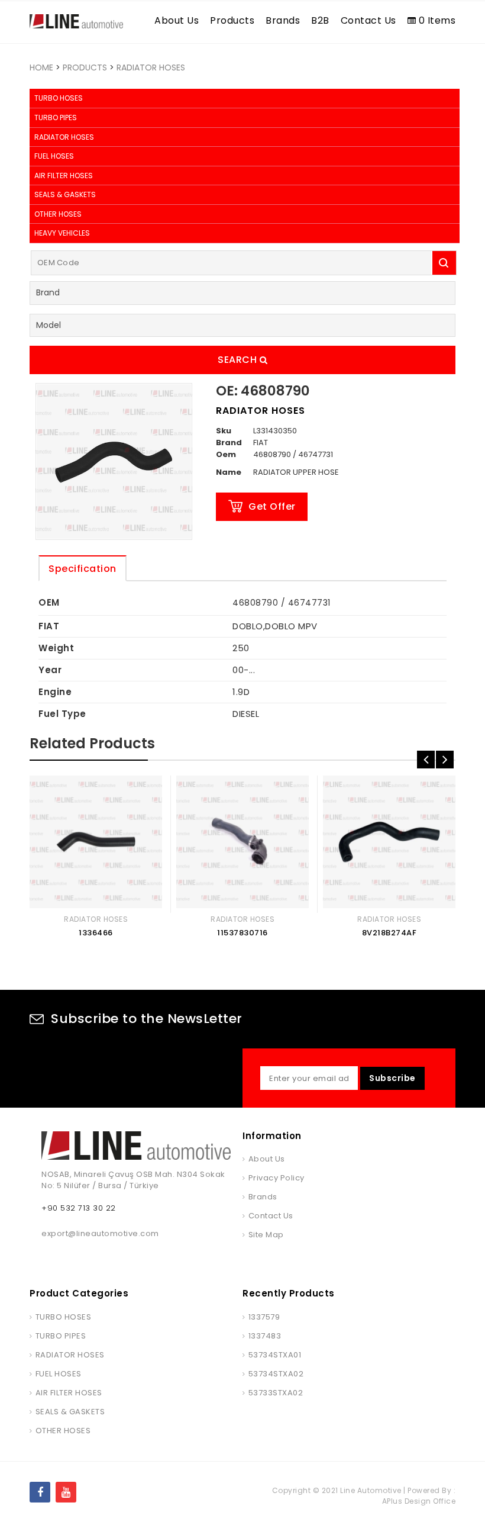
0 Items (435, 20)
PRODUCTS (85, 67)
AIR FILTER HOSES (63, 175)
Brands (283, 20)
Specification (82, 568)
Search (239, 359)
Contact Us (368, 20)
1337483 (264, 1335)
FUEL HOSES (54, 156)
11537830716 (242, 932)
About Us (176, 20)
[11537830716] (242, 842)
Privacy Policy (276, 1177)
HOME (41, 67)
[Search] (444, 263)
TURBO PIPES (55, 117)
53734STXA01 (274, 1354)
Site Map (266, 1234)
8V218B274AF (389, 932)
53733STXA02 (275, 1392)
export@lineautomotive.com (100, 1233)
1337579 (264, 1317)
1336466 (96, 932)
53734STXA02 (275, 1373)
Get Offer (272, 506)
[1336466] (96, 842)
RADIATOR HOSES (151, 67)
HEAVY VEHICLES (62, 233)
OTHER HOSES (58, 214)
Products (232, 20)
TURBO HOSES (58, 98)
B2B (320, 20)
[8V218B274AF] (389, 842)
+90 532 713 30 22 (78, 1208)
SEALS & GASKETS (65, 194)
